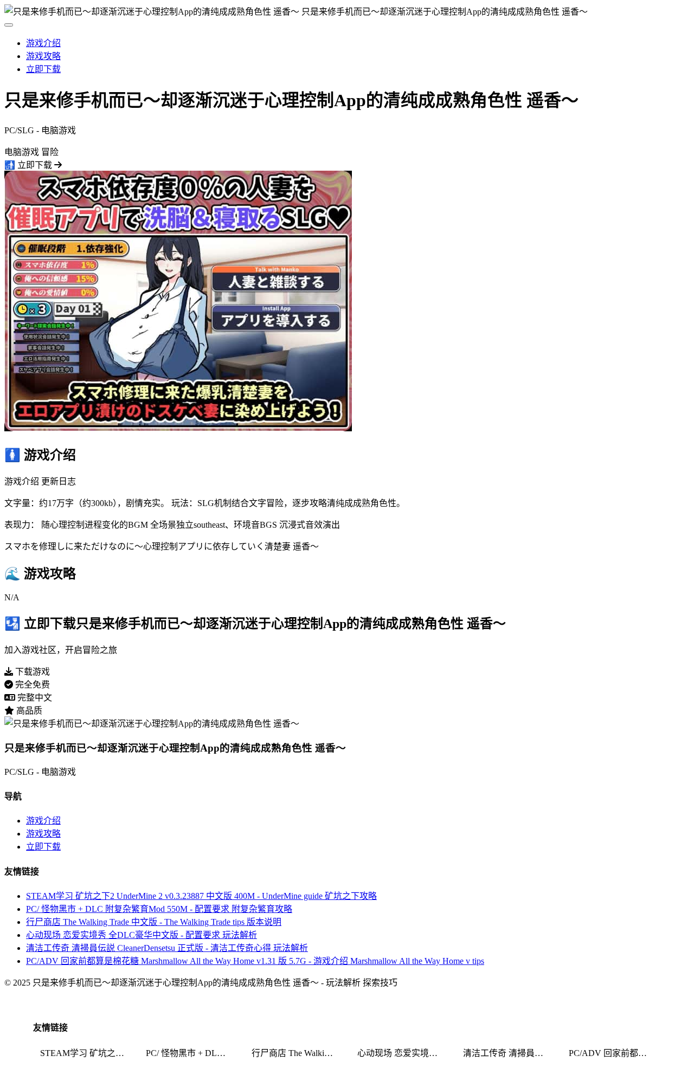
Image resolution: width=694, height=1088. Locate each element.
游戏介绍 (43, 43)
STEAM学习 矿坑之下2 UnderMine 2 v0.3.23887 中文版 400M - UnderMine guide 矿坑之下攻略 (201, 896)
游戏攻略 (43, 56)
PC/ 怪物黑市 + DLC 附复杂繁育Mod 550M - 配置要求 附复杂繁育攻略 (159, 909)
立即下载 (43, 69)
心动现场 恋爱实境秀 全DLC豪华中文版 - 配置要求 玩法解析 (141, 935)
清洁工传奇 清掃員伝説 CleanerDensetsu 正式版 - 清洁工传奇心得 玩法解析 (167, 948)
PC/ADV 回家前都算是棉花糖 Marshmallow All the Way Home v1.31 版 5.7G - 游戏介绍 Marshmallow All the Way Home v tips (255, 961)
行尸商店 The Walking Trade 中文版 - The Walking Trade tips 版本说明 (153, 922)
